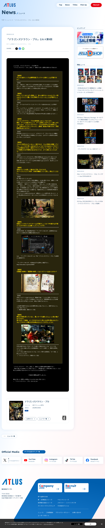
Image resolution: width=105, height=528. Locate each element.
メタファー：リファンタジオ (67, 503)
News (67, 5)
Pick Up (83, 5)
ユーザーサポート (43, 516)
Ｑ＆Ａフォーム (29, 370)
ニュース (9, 20)
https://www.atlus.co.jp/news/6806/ (25, 264)
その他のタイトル (63, 506)
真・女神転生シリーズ (45, 500)
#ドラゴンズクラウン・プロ (22, 44)
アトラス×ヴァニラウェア (46, 506)
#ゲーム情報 (10, 44)
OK (90, 524)
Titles (75, 5)
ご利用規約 (49, 513)
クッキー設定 (77, 524)
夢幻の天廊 (20, 317)
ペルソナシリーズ (63, 500)
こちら (25, 112)
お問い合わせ (76, 513)
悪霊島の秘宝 (32, 271)
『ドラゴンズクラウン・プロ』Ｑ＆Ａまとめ (26, 381)
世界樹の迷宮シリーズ (45, 503)
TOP (3, 20)
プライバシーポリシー (63, 513)
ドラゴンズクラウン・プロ (21, 67)
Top (60, 5)
